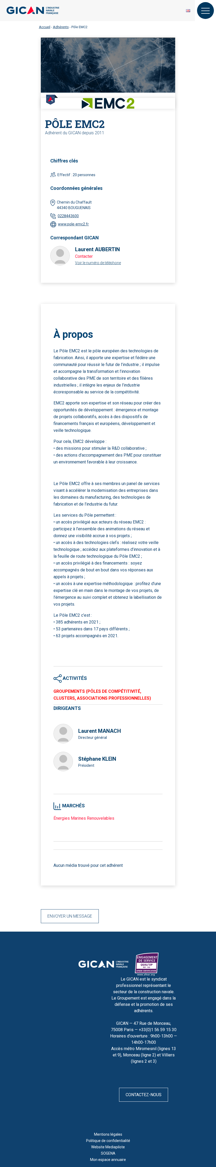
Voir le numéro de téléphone (98, 263)
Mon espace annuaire (108, 1160)
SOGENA (108, 1153)
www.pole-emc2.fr (73, 224)
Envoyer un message (69, 916)
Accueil (44, 27)
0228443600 (68, 216)
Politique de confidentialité (108, 1141)
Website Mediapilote (108, 1147)
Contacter (84, 256)
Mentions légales (108, 1134)
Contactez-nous (143, 1094)
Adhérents (61, 27)
